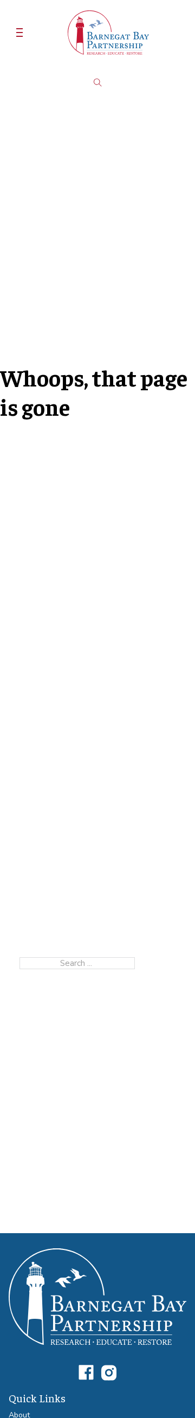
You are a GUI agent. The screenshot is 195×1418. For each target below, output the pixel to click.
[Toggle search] (97, 82)
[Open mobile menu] (19, 32)
